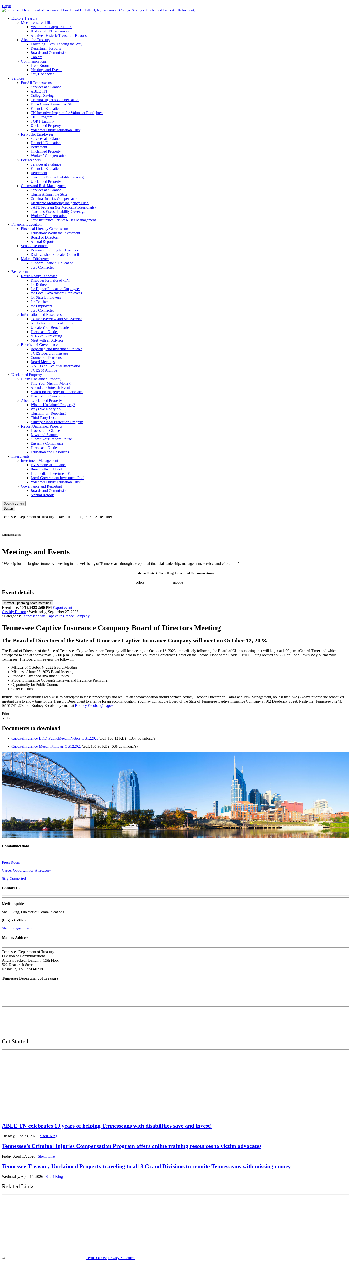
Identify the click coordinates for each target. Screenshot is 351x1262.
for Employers (41, 306)
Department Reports (46, 48)
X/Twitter (288, 525)
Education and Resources (50, 452)
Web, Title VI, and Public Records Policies (34, 1031)
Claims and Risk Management (43, 186)
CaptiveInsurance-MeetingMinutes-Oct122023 (46, 746)
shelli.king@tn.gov (201, 582)
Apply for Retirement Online (52, 323)
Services (17, 78)
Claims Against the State (49, 194)
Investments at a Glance (48, 465)
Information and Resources (41, 315)
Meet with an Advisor (47, 340)
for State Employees (46, 297)
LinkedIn (308, 525)
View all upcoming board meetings (27, 603)
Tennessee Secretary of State (30, 1237)
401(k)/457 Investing (46, 336)
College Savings (43, 96)
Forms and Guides (44, 332)
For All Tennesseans (36, 83)
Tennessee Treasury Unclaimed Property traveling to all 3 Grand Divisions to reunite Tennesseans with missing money (146, 1166)
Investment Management (39, 461)
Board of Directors (45, 237)
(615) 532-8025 (123, 582)
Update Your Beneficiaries (50, 327)
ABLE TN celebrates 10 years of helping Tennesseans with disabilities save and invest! (107, 1126)
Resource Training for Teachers (54, 250)
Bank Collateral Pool (46, 469)
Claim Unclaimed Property (41, 379)
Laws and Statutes (44, 435)
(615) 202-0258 (160, 582)
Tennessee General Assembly (31, 1215)
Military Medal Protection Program (57, 422)
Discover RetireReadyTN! (50, 280)
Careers (36, 57)
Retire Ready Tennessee (39, 276)
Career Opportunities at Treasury (26, 870)
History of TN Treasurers (50, 31)
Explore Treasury (24, 18)
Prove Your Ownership (48, 396)
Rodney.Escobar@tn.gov (94, 706)
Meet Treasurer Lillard (38, 23)
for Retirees (39, 284)
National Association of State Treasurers (42, 1248)
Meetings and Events (46, 70)
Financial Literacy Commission (44, 229)
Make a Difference (35, 259)
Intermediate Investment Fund (53, 473)
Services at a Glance (46, 87)
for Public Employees (37, 134)
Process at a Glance (45, 430)
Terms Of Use (96, 1258)
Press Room (40, 65)
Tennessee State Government (31, 1203)
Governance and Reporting (41, 486)
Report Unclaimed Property (42, 426)
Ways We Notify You (47, 409)
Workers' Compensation (49, 156)
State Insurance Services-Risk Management (63, 220)
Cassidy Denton (14, 612)
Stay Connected (42, 74)
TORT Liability (42, 121)
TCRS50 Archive (44, 370)
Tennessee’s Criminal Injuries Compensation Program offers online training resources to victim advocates (131, 1146)
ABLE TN (39, 91)
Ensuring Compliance (47, 443)
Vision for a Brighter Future (51, 27)
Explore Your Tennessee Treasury (36, 1059)
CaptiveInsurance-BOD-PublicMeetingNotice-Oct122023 (55, 738)
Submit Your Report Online (51, 439)
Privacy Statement (121, 1258)
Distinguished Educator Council (55, 254)
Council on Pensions (46, 357)
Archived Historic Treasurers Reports (59, 35)
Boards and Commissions (50, 53)
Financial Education (46, 108)
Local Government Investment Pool (57, 478)
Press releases (229, 582)
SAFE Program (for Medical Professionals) (63, 207)
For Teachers (31, 160)
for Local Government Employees (56, 293)
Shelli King (48, 1136)
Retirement (39, 147)
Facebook (246, 525)
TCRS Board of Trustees (49, 353)
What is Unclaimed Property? (53, 405)
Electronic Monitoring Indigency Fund (60, 203)
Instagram (267, 525)
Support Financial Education (52, 263)
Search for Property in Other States (57, 392)
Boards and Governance (39, 345)
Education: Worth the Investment (55, 233)
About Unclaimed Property (41, 400)
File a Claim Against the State (53, 104)
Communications (34, 61)
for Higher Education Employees (55, 289)
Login (6, 6)
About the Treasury (35, 40)
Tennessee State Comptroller (31, 1226)
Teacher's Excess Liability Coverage (58, 177)
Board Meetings (43, 362)
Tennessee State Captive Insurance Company (56, 616)
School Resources (34, 246)
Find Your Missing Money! (51, 383)
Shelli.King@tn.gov (17, 928)
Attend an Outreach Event (50, 388)
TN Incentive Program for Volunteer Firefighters (67, 113)
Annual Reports (42, 242)
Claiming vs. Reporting (48, 413)
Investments (20, 456)
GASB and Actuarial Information (56, 366)
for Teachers (40, 302)
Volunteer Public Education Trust (55, 130)
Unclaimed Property (46, 126)
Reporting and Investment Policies (56, 349)
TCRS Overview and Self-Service (56, 319)
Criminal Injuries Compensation (55, 100)
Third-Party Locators (46, 418)
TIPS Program (41, 117)
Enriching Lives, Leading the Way (56, 44)
